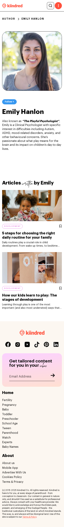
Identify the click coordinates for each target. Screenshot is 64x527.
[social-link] (8, 344)
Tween (6, 428)
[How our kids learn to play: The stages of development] (32, 267)
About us (8, 463)
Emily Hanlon (33, 19)
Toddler (7, 414)
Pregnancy (9, 405)
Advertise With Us (14, 472)
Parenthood (10, 432)
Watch (6, 437)
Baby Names (10, 446)
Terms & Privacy (12, 481)
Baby (5, 409)
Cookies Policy (12, 477)
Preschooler (10, 418)
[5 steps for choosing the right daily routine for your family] (32, 205)
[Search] (50, 5)
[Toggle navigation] (58, 5)
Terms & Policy (29, 517)
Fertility (7, 400)
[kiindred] (12, 5)
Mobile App (10, 467)
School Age (10, 423)
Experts (7, 442)
